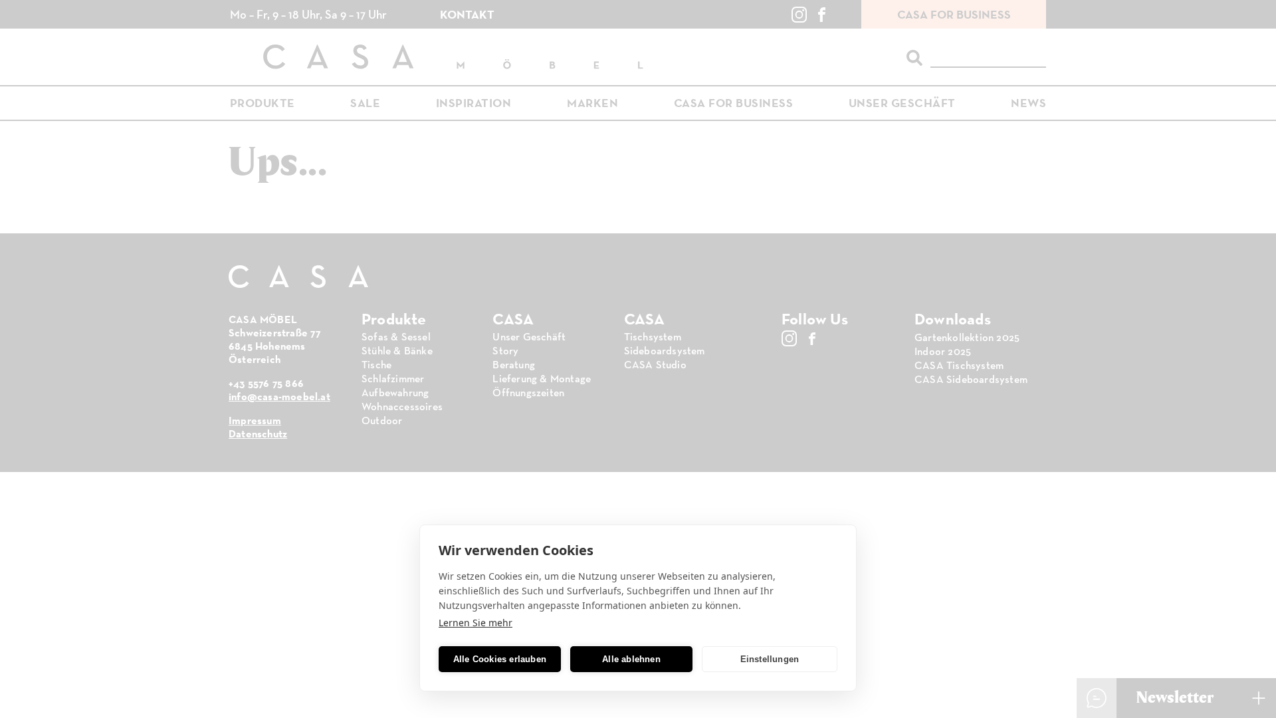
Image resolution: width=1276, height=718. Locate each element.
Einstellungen (769, 659)
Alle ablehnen (631, 659)
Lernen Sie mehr (475, 622)
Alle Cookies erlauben (499, 659)
